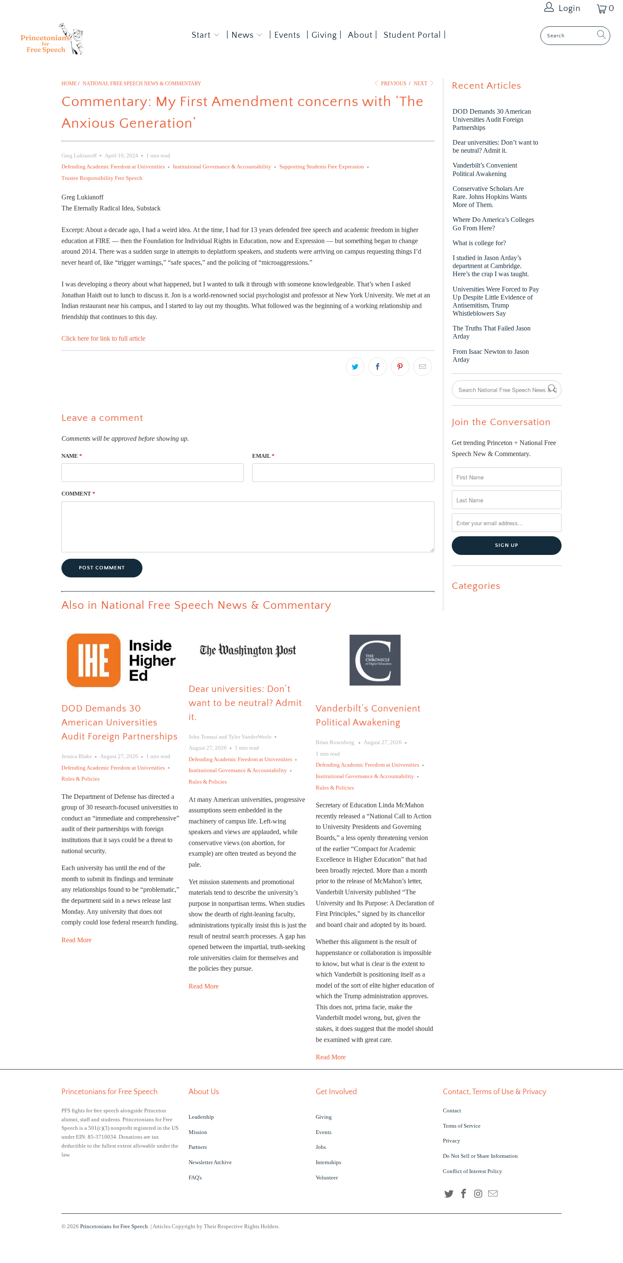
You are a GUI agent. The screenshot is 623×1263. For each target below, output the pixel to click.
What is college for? (479, 242)
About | (363, 35)
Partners (198, 1147)
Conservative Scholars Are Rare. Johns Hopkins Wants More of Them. (490, 196)
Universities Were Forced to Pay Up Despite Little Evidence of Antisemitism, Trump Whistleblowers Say (496, 301)
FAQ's (195, 1177)
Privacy (451, 1140)
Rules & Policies (80, 779)
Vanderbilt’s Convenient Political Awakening (485, 169)
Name (71, 456)
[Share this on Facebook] (377, 366)
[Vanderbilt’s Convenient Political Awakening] (375, 660)
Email (263, 456)
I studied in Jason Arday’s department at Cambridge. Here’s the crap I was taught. (491, 265)
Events (323, 1132)
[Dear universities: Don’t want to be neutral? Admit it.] (248, 650)
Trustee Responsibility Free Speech (101, 178)
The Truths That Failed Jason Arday (492, 332)
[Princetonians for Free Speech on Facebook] (464, 1194)
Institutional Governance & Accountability (222, 166)
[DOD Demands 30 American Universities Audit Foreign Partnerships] (120, 660)
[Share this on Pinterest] (400, 366)
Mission (198, 1132)
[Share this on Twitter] (355, 366)
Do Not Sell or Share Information (480, 1156)
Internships (328, 1162)
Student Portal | (415, 35)
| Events (284, 35)
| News (241, 35)
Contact (452, 1110)
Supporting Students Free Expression (321, 166)
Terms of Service (462, 1126)
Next (421, 84)
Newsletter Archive (210, 1162)
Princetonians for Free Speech (114, 1226)
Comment (78, 493)
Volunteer (327, 1177)
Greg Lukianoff (79, 155)
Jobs (321, 1147)
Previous (393, 84)
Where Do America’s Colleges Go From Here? (493, 223)
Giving (324, 1117)
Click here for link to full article (103, 338)
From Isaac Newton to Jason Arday (491, 355)
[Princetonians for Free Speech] (54, 41)
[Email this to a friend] (422, 366)
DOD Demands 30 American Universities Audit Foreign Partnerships (119, 722)
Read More (76, 940)
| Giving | (324, 35)
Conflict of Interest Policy (472, 1171)
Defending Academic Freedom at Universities (113, 166)
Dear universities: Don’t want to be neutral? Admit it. (245, 703)
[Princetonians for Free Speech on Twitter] (449, 1194)
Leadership (201, 1117)
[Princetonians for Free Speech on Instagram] (478, 1194)
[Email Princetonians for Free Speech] (493, 1194)
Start (201, 35)
